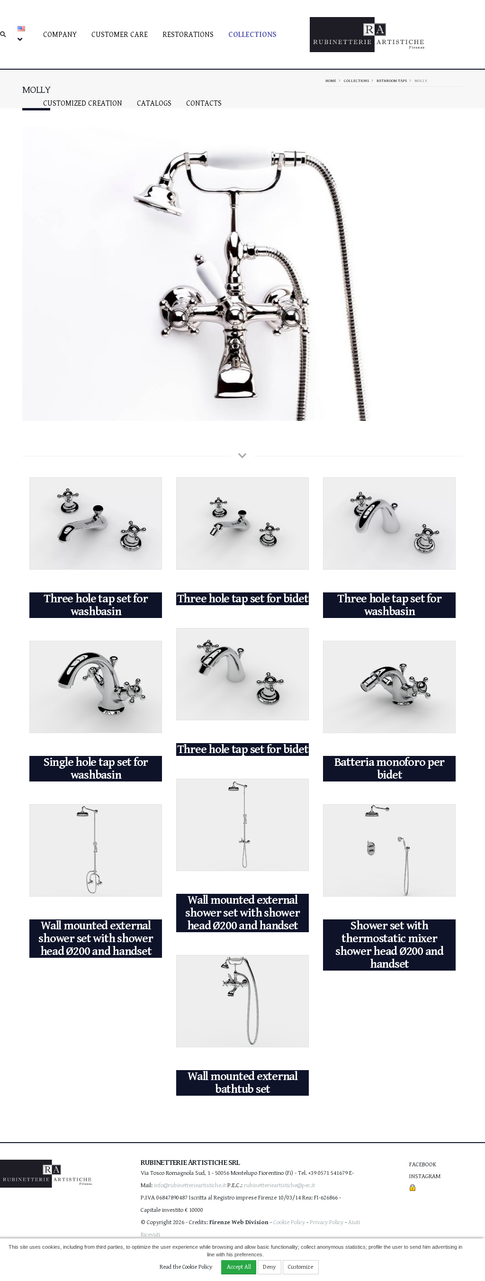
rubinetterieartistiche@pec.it (279, 1185)
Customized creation (82, 103)
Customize (300, 1267)
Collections (252, 34)
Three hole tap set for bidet (242, 599)
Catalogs (154, 103)
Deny (269, 1267)
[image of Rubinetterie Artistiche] (242, 274)
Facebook (422, 1164)
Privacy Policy (326, 1222)
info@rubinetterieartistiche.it (190, 1185)
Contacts (204, 103)
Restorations (188, 34)
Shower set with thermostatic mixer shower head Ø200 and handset (389, 945)
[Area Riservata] (412, 1188)
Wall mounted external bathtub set (242, 1083)
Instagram (424, 1176)
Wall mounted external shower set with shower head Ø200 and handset (242, 913)
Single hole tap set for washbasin (96, 768)
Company (60, 34)
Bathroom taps (392, 80)
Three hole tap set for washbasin (95, 605)
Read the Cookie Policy (186, 1267)
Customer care (119, 34)
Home (330, 80)
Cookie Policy (289, 1222)
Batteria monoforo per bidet (389, 768)
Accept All (239, 1267)
